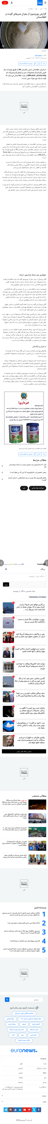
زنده (5, 3)
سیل (22, 1035)
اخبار (41, 9)
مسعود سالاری (38, 55)
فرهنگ (21, 1077)
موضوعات (43, 1058)
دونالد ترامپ (12, 1024)
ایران (13, 1035)
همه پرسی (33, 1035)
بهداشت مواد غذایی (37, 488)
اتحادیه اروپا (36, 1024)
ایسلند (24, 1024)
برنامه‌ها (20, 1082)
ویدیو (44, 1082)
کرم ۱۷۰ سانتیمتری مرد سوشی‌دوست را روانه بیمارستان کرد (27, 466)
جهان (36, 9)
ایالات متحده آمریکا (24, 1040)
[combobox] (24, 999)
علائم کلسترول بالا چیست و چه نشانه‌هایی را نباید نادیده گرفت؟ (27, 479)
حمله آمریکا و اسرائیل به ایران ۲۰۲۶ (31, 1019)
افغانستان (30, 9)
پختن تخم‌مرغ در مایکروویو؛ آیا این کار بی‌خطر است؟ (28, 472)
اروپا (45, 1063)
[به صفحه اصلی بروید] (40, 2)
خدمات (44, 1096)
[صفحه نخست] (45, 9)
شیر (24, 488)
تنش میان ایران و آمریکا (17, 1029)
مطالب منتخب (39, 796)
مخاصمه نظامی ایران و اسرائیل (24, 1013)
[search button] (7, 999)
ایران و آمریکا (34, 1029)
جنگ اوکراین (10, 1019)
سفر (45, 1077)
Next (44, 1073)
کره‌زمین (20, 1068)
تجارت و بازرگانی (41, 1068)
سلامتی (20, 1073)
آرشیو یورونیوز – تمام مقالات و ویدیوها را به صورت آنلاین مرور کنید (12, 1088)
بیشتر (44, 1101)
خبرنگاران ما (42, 1087)
